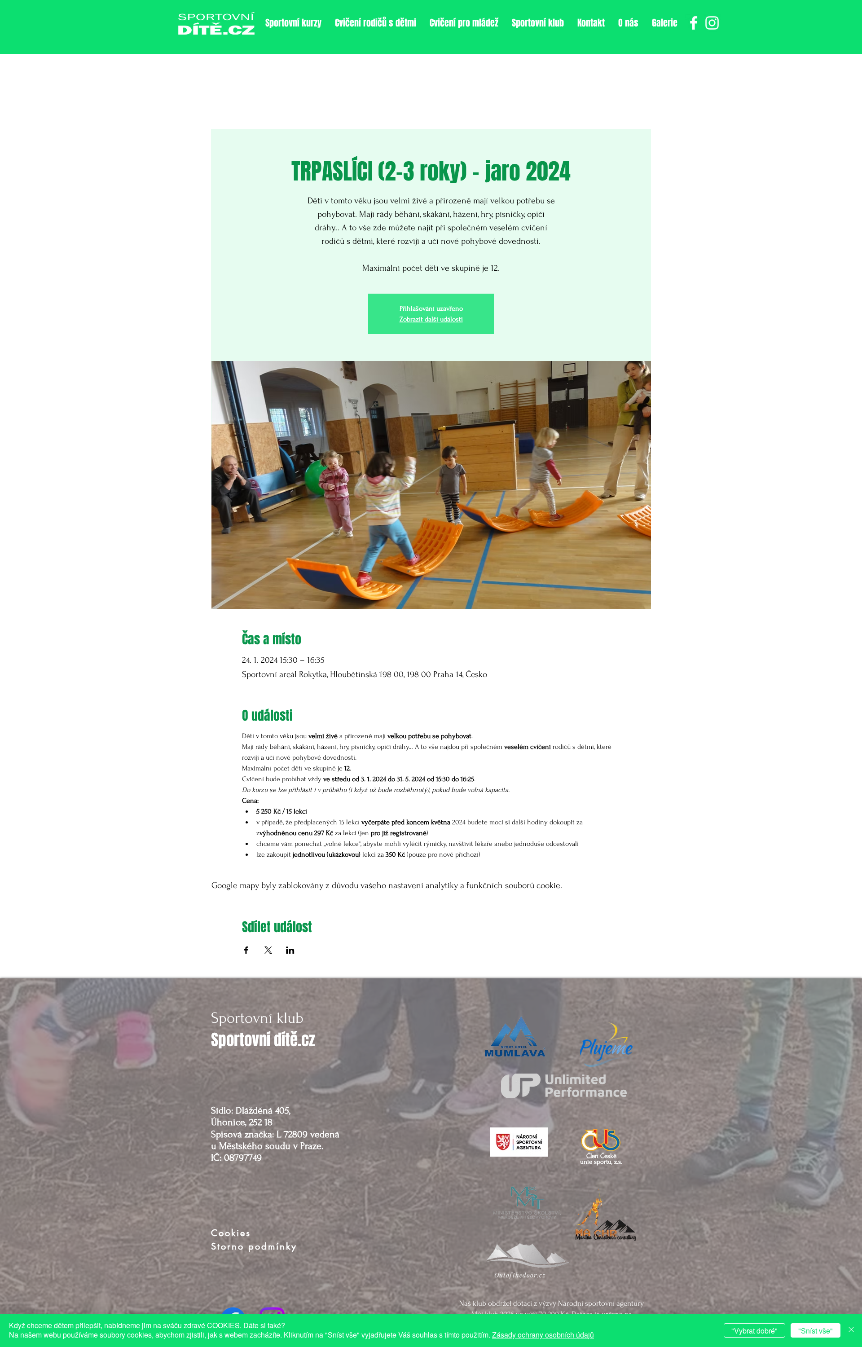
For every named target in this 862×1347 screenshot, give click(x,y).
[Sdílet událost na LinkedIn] (290, 950)
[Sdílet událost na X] (268, 950)
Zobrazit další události (431, 319)
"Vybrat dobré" (754, 1330)
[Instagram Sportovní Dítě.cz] (712, 23)
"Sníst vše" (815, 1330)
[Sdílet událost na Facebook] (246, 950)
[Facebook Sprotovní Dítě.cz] (694, 23)
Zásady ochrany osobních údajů (543, 1334)
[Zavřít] (851, 1330)
